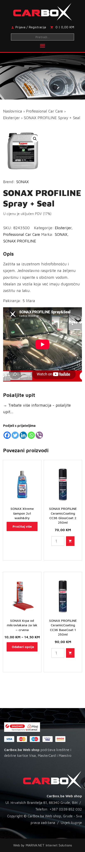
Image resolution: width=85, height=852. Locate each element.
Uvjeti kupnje (71, 823)
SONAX (22, 181)
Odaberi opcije (23, 647)
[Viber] (39, 435)
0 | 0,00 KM (64, 27)
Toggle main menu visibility (42, 45)
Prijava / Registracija (30, 27)
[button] (35, 138)
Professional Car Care (44, 111)
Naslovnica (12, 111)
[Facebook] (7, 435)
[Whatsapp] (31, 435)
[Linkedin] (23, 435)
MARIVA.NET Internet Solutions (49, 845)
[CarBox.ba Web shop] (42, 11)
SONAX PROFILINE (19, 241)
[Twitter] (15, 435)
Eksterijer (11, 117)
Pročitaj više (22, 526)
